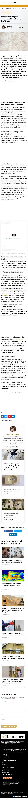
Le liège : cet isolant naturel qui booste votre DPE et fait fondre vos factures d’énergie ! (13, 610)
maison (6, 295)
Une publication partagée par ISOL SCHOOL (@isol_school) (14, 253)
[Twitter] (5, 416)
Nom (2, 714)
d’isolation (17, 339)
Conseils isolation (8, 8)
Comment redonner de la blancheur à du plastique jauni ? (12, 492)
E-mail (2, 719)
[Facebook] (2, 416)
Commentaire (4, 701)
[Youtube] (9, 416)
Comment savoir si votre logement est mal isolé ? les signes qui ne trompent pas (11, 585)
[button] (26, 2)
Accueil (2, 8)
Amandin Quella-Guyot (13, 434)
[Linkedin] (13, 416)
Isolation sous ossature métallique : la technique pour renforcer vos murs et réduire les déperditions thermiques (12, 681)
